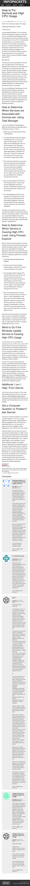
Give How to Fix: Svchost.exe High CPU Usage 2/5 (4, 465)
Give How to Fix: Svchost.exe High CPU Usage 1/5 (2, 465)
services (22, 470)
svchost (14, 470)
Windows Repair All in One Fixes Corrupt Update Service (19, 481)
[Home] (15, 2)
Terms (17, 883)
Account (8, 5)
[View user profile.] (6, 485)
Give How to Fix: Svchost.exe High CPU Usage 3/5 (5, 465)
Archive (15, 5)
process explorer (5, 471)
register (9, 472)
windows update (23, 468)
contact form (16, 461)
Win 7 (14, 598)
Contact (21, 5)
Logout (28, 883)
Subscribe (21, 883)
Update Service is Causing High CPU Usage (18, 794)
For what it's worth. (18, 556)
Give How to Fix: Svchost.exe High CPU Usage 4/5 (6, 465)
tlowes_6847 (15, 559)
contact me (5, 381)
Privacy (14, 883)
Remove (24, 883)
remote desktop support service (16, 396)
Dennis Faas (10, 21)
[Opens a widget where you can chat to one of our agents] (6, 883)
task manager (5, 470)
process (17, 468)
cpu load (10, 470)
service (17, 470)
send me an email (11, 398)
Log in (4, 472)
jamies (13, 601)
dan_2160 (14, 487)
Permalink (14, 486)
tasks (25, 470)
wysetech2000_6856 (16, 800)
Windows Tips (9, 468)
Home (2, 5)
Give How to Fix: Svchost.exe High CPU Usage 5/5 (8, 465)
